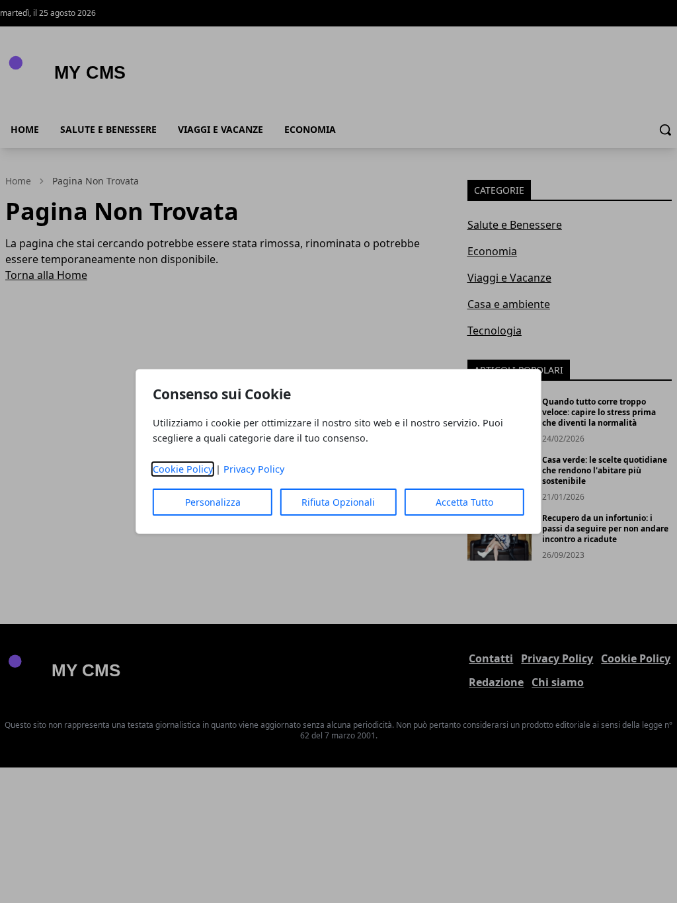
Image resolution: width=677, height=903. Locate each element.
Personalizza (213, 502)
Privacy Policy (253, 469)
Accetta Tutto (464, 502)
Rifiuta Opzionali (338, 502)
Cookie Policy (183, 469)
